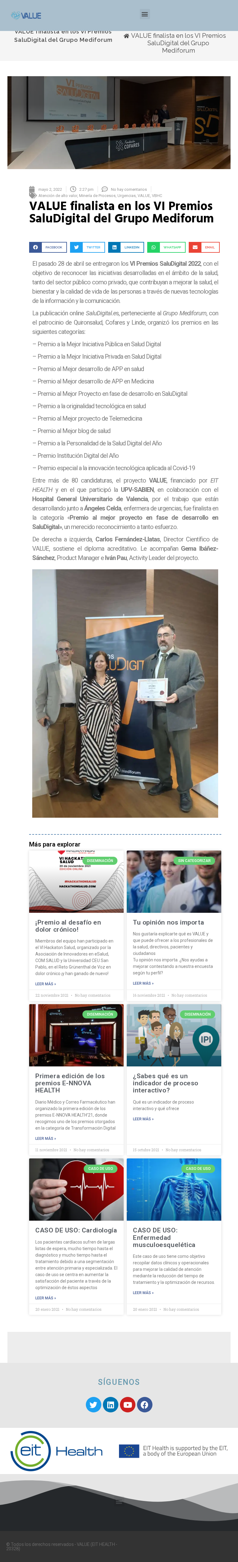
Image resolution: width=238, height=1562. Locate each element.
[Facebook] (144, 1404)
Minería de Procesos (97, 195)
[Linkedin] (110, 1404)
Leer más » (45, 984)
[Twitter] (93, 1404)
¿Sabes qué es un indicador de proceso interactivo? (165, 1083)
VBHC (157, 195)
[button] (145, 14)
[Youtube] (127, 1404)
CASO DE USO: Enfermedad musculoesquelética (164, 1237)
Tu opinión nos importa (168, 922)
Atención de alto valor (57, 195)
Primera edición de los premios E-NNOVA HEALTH (70, 1083)
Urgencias (126, 195)
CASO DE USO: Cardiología (76, 1230)
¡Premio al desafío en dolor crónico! (68, 926)
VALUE (144, 195)
